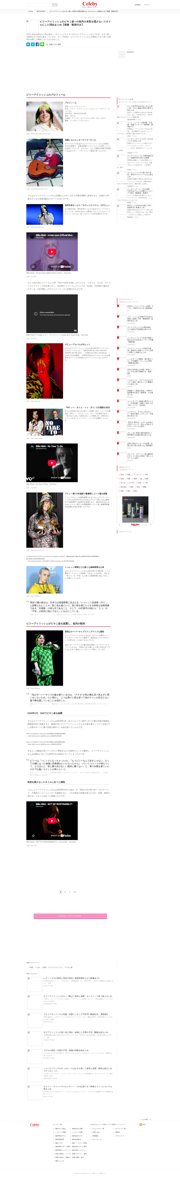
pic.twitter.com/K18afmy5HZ (35, 559)
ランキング (137, 475)
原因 (135, 491)
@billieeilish (70, 556)
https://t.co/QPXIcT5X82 (83, 556)
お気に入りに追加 (55, 44)
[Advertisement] (49, 68)
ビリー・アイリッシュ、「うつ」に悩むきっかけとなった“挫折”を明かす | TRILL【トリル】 (64, 614)
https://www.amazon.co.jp (39, 189)
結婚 (128, 475)
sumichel (46, 1040)
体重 (128, 479)
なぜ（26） (84, 17)
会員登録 (137, 5)
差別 (31, 967)
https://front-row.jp (36, 438)
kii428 (45, 1022)
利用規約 (95, 1136)
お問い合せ (96, 1132)
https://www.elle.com (37, 550)
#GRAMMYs (95, 556)
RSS (144, 1124)
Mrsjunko (46, 1058)
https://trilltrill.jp (36, 596)
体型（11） (91, 17)
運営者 (117, 1132)
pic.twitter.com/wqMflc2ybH (56, 742)
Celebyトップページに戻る (70, 916)
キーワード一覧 (120, 1129)
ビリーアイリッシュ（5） (103, 17)
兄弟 (138, 487)
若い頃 (123, 483)
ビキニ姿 (69, 967)
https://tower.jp (35, 401)
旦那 (139, 483)
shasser (129, 153)
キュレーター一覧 (98, 1129)
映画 (135, 479)
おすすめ (132, 483)
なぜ (38, 967)
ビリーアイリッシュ (56, 967)
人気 (146, 483)
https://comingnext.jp (37, 227)
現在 (122, 475)
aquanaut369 (47, 1003)
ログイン (147, 5)
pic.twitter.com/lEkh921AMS (56, 734)
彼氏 (128, 491)
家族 (146, 479)
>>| (74, 892)
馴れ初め (124, 487)
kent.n (45, 985)
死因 (131, 487)
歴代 (122, 491)
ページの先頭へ (144, 1119)
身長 (122, 479)
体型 (44, 967)
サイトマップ (96, 1139)
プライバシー (119, 1136)
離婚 (144, 487)
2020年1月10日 (56, 736)
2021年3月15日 (69, 561)
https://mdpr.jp (35, 688)
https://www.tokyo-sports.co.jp (40, 134)
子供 (146, 475)
